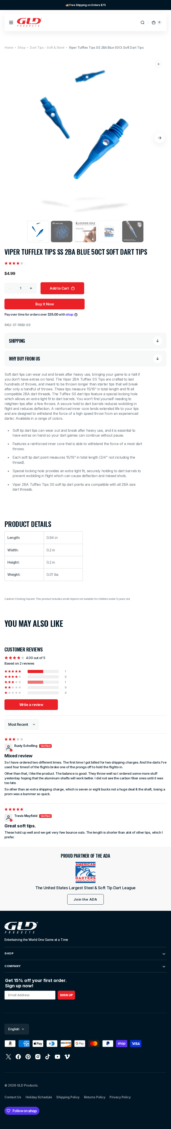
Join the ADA (85, 899)
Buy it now (44, 304)
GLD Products (27, 1085)
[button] (11, 22)
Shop (21, 47)
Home (8, 47)
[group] (85, 5)
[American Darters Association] (85, 872)
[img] (14, 739)
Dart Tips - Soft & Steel (47, 47)
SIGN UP (66, 995)
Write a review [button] (31, 704)
